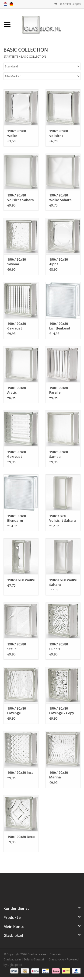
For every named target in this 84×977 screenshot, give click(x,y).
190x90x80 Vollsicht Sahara (62, 518)
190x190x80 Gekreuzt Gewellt (16, 326)
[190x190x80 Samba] (63, 428)
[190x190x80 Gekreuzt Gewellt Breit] (21, 428)
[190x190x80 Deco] (21, 813)
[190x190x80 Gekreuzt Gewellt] (21, 300)
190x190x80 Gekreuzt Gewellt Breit (17, 454)
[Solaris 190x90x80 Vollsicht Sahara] (63, 492)
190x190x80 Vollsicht (58, 133)
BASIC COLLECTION (33, 57)
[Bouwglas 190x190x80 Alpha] (63, 236)
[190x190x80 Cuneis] (63, 620)
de (11, 4)
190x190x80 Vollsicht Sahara (20, 197)
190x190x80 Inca (20, 772)
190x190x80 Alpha (58, 261)
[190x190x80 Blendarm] (21, 492)
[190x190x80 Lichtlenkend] (63, 300)
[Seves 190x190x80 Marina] (63, 749)
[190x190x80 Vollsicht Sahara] (21, 172)
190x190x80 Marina (58, 774)
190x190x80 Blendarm (16, 518)
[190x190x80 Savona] (21, 236)
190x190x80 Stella (16, 646)
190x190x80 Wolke (16, 133)
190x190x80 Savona (16, 261)
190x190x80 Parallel (58, 390)
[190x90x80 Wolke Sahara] (63, 556)
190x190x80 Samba (58, 454)
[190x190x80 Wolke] (21, 107)
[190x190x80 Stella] (21, 620)
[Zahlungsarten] (14, 971)
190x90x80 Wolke (21, 580)
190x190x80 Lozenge (16, 710)
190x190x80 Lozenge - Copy (61, 710)
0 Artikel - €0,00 (70, 4)
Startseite (11, 57)
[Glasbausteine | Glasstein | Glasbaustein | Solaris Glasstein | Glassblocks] (49, 24)
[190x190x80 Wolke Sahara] (63, 172)
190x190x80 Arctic (16, 390)
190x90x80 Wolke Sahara (63, 582)
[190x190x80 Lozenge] (21, 685)
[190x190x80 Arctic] (21, 364)
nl (5, 4)
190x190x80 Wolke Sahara (60, 197)
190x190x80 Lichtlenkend (59, 325)
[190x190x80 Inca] (21, 749)
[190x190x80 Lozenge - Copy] (63, 685)
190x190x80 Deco (21, 836)
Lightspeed (14, 965)
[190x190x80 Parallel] (63, 364)
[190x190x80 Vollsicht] (63, 107)
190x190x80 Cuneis (58, 646)
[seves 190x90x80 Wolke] (21, 556)
